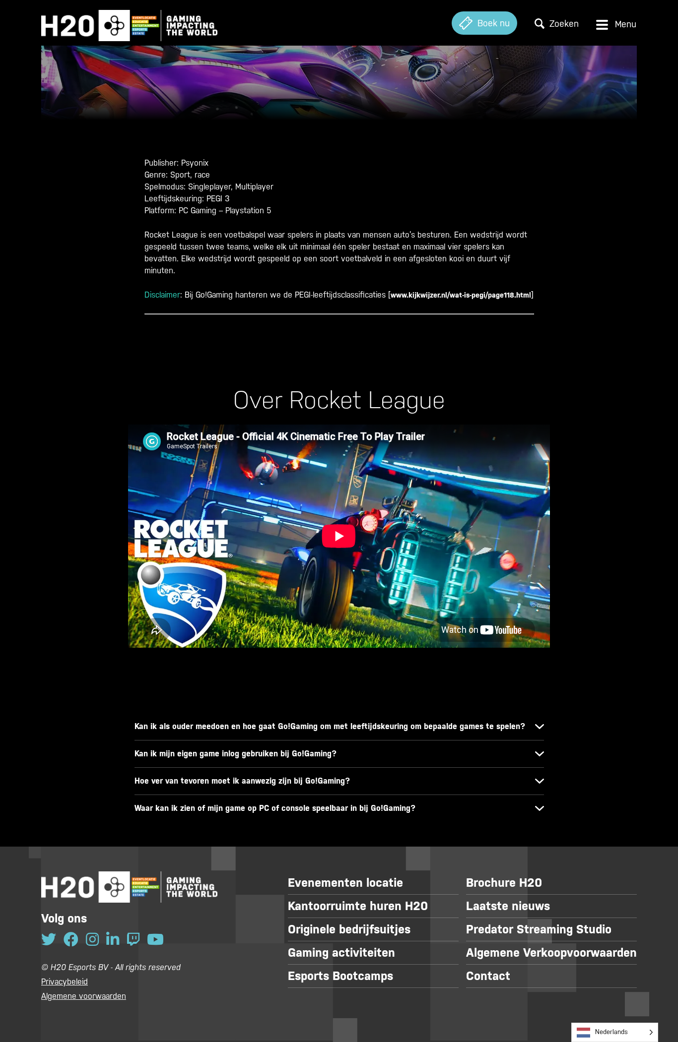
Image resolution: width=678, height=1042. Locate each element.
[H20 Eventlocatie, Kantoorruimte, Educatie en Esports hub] (129, 23)
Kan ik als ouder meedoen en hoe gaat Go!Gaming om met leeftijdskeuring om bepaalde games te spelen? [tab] (330, 726)
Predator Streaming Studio (538, 929)
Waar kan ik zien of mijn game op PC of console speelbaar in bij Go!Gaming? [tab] (275, 808)
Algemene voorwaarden (83, 996)
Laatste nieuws (508, 906)
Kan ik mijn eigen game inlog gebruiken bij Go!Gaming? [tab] (236, 753)
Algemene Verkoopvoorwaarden (551, 953)
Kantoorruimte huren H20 (358, 906)
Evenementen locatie (345, 883)
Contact (488, 976)
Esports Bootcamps (340, 976)
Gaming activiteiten (341, 953)
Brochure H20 (504, 883)
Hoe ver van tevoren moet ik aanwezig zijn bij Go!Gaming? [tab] (242, 781)
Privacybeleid (64, 981)
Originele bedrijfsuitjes (349, 929)
